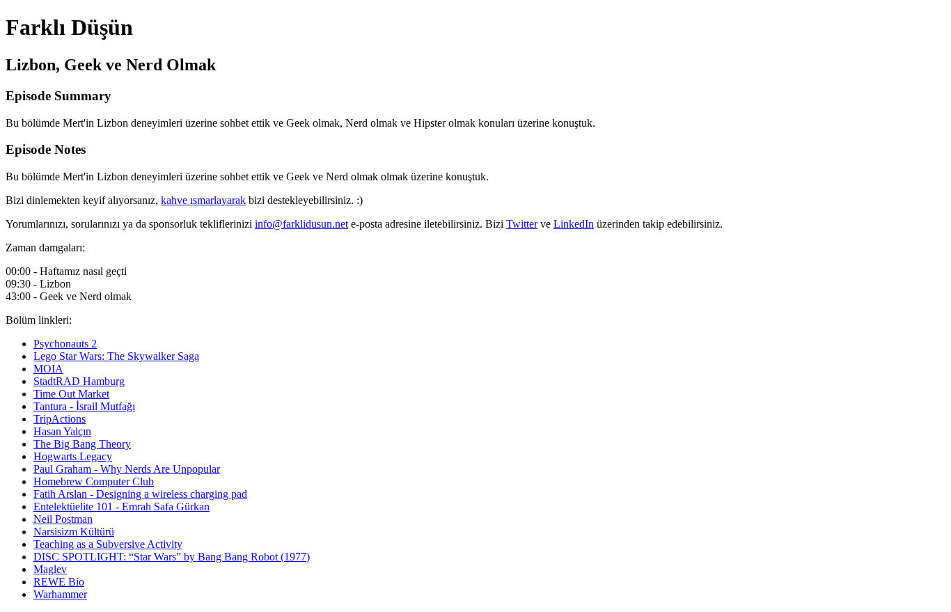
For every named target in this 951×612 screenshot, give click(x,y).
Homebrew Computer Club (93, 481)
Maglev (50, 569)
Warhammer (60, 594)
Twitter (521, 224)
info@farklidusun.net (301, 224)
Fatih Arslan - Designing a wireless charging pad (140, 494)
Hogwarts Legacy (72, 456)
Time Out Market (71, 394)
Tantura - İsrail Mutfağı (84, 406)
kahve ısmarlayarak (203, 200)
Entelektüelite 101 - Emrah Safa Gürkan (121, 506)
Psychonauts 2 (65, 344)
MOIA (48, 369)
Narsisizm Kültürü (73, 532)
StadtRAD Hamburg (79, 381)
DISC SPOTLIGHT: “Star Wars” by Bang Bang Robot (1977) (171, 557)
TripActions (59, 419)
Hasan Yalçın (62, 431)
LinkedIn (573, 224)
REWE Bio (58, 582)
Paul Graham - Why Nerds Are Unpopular (126, 469)
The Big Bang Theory (82, 444)
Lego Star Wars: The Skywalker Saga (116, 356)
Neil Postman (63, 519)
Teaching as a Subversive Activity (107, 544)
